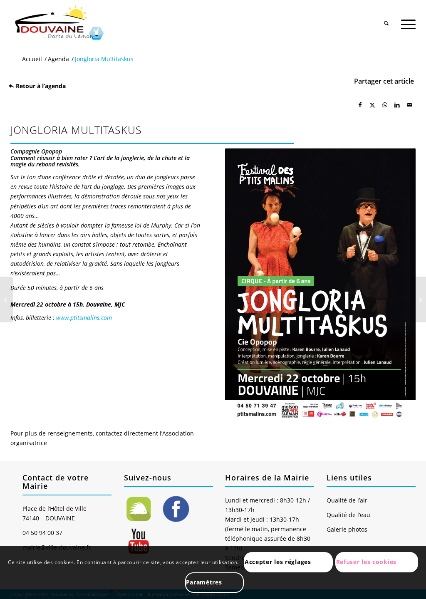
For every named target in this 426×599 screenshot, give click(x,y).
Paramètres (204, 582)
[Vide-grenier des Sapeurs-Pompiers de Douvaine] (419, 299)
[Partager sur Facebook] (360, 105)
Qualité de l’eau (348, 515)
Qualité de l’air (347, 500)
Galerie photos (347, 529)
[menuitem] (386, 17)
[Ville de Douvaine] (58, 23)
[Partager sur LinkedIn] (397, 105)
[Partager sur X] (373, 105)
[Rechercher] (386, 20)
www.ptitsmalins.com (84, 318)
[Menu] (408, 20)
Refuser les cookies (366, 562)
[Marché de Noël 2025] (6, 299)
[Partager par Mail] (409, 105)
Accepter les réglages (278, 562)
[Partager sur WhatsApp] (385, 105)
